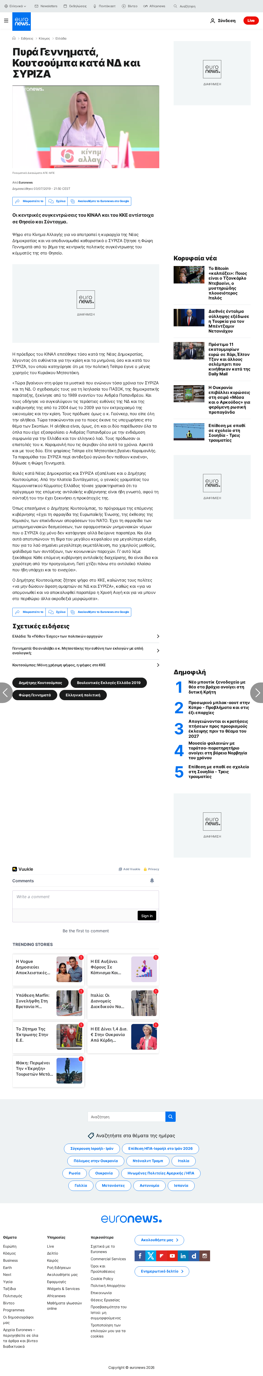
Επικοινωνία (101, 1292)
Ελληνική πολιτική (83, 694)
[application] (85, 127)
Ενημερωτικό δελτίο (160, 1271)
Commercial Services (108, 1259)
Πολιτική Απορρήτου (108, 1285)
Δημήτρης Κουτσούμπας (40, 682)
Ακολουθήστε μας (62, 1274)
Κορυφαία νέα (195, 258)
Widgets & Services (63, 1288)
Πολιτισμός (12, 1296)
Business (10, 1260)
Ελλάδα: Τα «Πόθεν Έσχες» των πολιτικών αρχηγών (57, 636)
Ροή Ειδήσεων (59, 1267)
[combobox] (201, 6)
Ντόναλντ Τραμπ (148, 1161)
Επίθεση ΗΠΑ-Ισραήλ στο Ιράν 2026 (160, 1148)
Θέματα (9, 1237)
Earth (7, 1267)
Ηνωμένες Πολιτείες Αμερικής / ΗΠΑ (161, 1173)
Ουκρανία (104, 1173)
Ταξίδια (9, 1288)
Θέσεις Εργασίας (105, 1299)
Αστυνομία (149, 1185)
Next (7, 1274)
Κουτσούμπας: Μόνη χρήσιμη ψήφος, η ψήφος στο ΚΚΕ (59, 665)
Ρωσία (74, 1173)
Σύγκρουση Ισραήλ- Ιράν (92, 1148)
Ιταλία (183, 1161)
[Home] (13, 38)
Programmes (13, 1310)
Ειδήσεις (27, 38)
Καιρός (53, 1260)
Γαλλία (81, 1185)
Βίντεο (8, 1303)
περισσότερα (102, 1237)
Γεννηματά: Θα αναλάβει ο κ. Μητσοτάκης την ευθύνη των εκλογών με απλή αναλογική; (77, 650)
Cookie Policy (102, 1278)
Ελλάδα (61, 38)
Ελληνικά (16, 6)
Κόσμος (44, 38)
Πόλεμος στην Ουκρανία (96, 1161)
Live (251, 20)
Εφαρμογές (56, 1281)
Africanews (56, 1296)
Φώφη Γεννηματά (35, 694)
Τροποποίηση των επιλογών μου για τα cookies (108, 1330)
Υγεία (8, 1281)
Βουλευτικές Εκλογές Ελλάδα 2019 (108, 682)
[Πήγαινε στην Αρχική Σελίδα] (21, 21)
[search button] (175, 6)
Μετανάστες (113, 1185)
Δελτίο (52, 1253)
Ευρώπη (9, 1246)
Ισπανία (181, 1185)
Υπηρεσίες (56, 1237)
